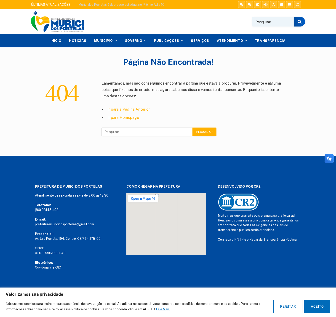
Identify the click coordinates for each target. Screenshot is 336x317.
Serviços (200, 41)
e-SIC (57, 267)
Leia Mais (163, 309)
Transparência (270, 41)
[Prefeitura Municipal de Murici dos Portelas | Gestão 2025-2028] (57, 21)
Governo (133, 41)
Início (56, 41)
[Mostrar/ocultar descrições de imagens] (289, 4)
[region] (168, 302)
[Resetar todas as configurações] (297, 4)
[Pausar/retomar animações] (281, 4)
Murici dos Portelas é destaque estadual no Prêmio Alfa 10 (121, 4)
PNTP (239, 239)
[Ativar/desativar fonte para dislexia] (273, 4)
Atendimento (230, 41)
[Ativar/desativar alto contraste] (257, 4)
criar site (246, 215)
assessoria (250, 220)
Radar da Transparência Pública (273, 239)
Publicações (166, 41)
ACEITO (317, 306)
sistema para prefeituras (276, 215)
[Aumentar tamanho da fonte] (241, 4)
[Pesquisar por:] (147, 132)
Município (103, 41)
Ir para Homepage (123, 117)
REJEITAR (288, 306)
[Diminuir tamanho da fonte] (249, 4)
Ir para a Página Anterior (128, 109)
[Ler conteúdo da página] (265, 4)
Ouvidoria (42, 267)
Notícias (77, 41)
